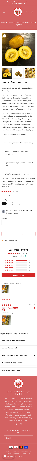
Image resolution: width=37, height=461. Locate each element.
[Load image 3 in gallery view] (30, 73)
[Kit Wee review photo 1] (6, 320)
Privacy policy (17, 453)
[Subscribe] (30, 438)
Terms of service (19, 456)
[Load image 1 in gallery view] (7, 73)
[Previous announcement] (4, 2)
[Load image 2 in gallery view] (18, 73)
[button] (4, 12)
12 (17, 204)
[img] (6, 305)
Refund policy (26, 453)
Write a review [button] (18, 275)
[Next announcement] (33, 2)
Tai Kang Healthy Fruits (17, 451)
